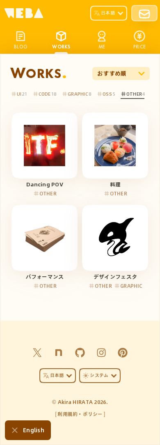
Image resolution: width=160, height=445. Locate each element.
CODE (45, 94)
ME (101, 46)
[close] (15, 430)
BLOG (20, 46)
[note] (58, 352)
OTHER (134, 94)
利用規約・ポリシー (80, 414)
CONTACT (144, 13)
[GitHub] (80, 352)
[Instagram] (101, 352)
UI (19, 94)
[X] (37, 352)
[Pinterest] (122, 352)
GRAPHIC (78, 94)
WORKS (61, 46)
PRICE (139, 46)
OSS (107, 94)
